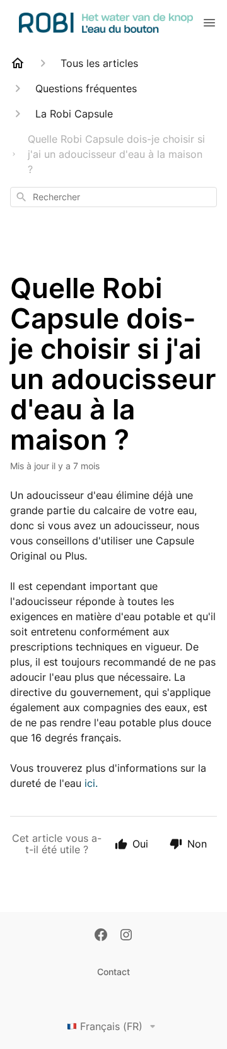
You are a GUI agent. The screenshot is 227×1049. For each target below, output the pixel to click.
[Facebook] (100, 936)
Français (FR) (111, 1026)
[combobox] (113, 197)
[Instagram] (126, 936)
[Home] (17, 63)
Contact (113, 971)
